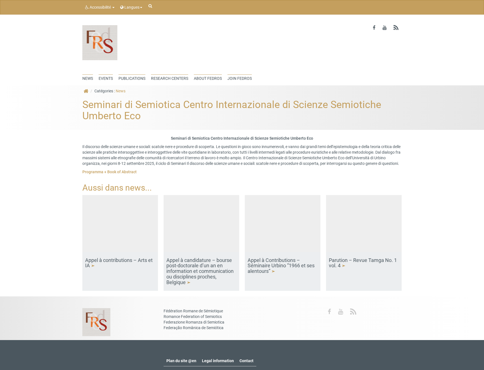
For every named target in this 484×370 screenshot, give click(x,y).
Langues (131, 7)
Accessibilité (100, 7)
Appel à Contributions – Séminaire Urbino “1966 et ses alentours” (281, 265)
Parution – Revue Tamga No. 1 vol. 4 (363, 263)
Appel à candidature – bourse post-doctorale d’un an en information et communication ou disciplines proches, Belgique (200, 271)
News (120, 91)
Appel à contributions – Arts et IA (119, 263)
